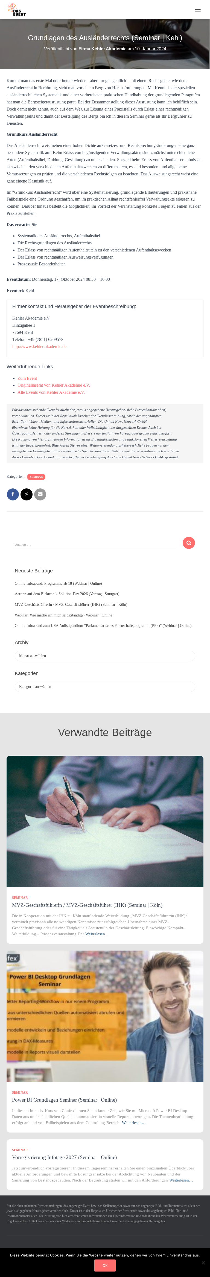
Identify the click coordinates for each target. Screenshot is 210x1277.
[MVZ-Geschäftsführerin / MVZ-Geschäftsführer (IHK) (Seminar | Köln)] (105, 821)
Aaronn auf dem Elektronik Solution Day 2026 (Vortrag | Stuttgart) (67, 594)
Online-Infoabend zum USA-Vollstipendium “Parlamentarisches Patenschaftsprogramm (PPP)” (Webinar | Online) (103, 626)
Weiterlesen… (97, 934)
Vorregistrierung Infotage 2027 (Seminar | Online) (64, 1157)
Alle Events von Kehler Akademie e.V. (51, 392)
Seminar (36, 476)
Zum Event (27, 378)
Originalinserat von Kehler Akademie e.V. (54, 385)
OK (105, 1265)
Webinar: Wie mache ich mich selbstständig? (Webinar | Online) (64, 615)
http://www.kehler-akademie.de (39, 346)
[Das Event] (19, 9)
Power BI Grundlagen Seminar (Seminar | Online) (64, 1100)
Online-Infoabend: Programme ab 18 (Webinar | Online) (58, 583)
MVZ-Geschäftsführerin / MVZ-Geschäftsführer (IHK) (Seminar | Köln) (71, 605)
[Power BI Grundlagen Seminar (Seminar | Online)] (105, 1016)
